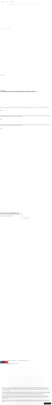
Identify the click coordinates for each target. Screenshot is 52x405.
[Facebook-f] (1, 362)
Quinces (7, 1)
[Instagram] (3, 362)
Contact (8, 28)
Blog (4, 28)
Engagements (12, 1)
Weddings (2, 1)
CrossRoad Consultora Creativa (13, 363)
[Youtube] (7, 362)
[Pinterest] (5, 362)
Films (1, 28)
